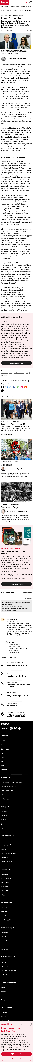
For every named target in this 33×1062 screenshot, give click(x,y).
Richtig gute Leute (7, 791)
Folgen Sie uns (5, 728)
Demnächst (4, 932)
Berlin (3, 761)
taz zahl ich (4, 849)
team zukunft (5, 907)
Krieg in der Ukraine (7, 795)
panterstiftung (5, 857)
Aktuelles (4, 811)
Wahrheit (4, 770)
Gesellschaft (5, 749)
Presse (3, 828)
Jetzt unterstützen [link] (16, 363)
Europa (15, 10)
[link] (10, 7)
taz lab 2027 (5, 949)
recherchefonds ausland (8, 853)
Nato (21, 10)
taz (5, 724)
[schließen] (30, 1024)
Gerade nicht (23, 1024)
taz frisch (4, 912)
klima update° (5, 882)
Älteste (30, 592)
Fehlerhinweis (22, 380)
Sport (3, 757)
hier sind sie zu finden (9, 610)
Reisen (3, 987)
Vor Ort (3, 937)
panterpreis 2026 (6, 861)
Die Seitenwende (6, 820)
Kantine (3, 992)
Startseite (3, 10)
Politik (10, 10)
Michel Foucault (6, 799)
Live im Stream (5, 941)
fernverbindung (6, 878)
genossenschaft (6, 845)
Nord (2, 765)
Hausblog (4, 816)
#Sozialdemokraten (19, 373)
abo (2, 841)
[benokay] (7, 642)
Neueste (24, 592)
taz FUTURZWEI (6, 966)
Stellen (3, 824)
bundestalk (4, 874)
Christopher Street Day (8, 786)
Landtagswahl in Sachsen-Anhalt (11, 782)
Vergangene (5, 945)
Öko (2, 745)
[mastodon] (11, 729)
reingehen (4, 895)
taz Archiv (4, 974)
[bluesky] (15, 729)
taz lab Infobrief (6, 920)
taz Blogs (4, 962)
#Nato (10, 373)
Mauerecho (4, 886)
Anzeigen (4, 1000)
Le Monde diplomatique (8, 970)
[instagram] (19, 729)
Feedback (4, 1013)
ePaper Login (5, 1021)
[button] (30, 2)
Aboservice (4, 1017)
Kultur (3, 753)
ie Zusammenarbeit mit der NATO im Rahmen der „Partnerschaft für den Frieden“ (14, 204)
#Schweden (4, 373)
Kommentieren (13, 380)
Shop (2, 996)
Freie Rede (4, 891)
